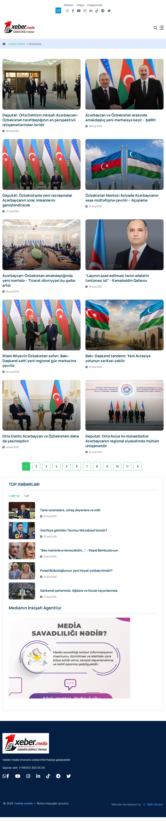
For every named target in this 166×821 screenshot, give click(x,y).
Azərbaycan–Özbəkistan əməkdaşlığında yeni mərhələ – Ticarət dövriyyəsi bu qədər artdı (39, 280)
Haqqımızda (94, 5)
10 (117, 466)
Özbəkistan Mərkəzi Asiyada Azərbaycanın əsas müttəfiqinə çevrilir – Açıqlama (122, 198)
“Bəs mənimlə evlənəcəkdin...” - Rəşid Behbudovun (79, 550)
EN (58, 10)
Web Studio (155, 804)
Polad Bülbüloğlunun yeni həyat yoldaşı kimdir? (76, 570)
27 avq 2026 (12, 211)
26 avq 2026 (12, 291)
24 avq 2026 (12, 447)
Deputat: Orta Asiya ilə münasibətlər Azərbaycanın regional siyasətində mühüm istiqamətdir (122, 441)
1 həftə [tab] (14, 496)
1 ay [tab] (26, 496)
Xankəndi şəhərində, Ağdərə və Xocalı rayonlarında (78, 590)
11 (127, 466)
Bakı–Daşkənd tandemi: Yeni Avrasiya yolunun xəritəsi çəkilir (117, 358)
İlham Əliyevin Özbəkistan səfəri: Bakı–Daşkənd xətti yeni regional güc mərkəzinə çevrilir (39, 360)
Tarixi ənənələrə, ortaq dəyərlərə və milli (70, 510)
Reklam (68, 5)
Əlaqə (80, 5)
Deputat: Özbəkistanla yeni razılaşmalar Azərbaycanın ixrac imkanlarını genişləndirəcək (37, 200)
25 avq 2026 (12, 371)
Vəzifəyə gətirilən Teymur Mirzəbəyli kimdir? (73, 530)
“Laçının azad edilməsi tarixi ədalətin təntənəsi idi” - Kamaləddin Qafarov (117, 278)
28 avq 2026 (12, 131)
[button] (161, 28)
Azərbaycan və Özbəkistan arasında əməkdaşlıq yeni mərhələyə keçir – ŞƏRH (120, 117)
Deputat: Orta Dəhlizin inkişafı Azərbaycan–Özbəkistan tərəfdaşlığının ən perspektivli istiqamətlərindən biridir (40, 120)
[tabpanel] (83, 551)
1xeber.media (16, 44)
